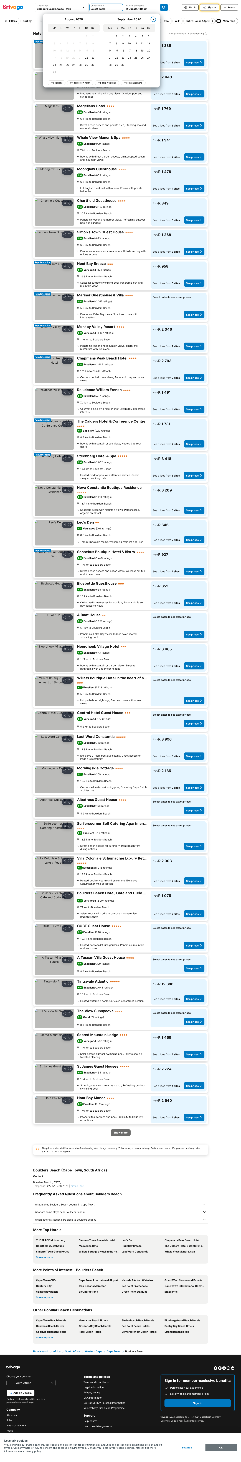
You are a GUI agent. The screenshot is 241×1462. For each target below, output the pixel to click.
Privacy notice (91, 1392)
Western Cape (93, 1351)
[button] (61, 7)
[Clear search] (83, 7)
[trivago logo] (13, 7)
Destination (42, 5)
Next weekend (135, 82)
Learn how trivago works (97, 1426)
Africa (56, 1351)
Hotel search (41, 1351)
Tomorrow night (82, 82)
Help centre (90, 1420)
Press (9, 1430)
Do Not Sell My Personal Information (104, 1402)
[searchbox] (61, 9)
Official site (77, 1185)
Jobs (9, 1420)
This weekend (109, 82)
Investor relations (16, 1425)
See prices (192, 62)
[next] (153, 19)
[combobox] (61, 7)
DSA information (92, 1397)
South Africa (72, 1351)
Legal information (93, 1387)
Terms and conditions (95, 1382)
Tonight (58, 82)
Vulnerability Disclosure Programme (104, 1407)
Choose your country (18, 1376)
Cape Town (114, 1351)
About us (11, 1415)
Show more (43, 1257)
